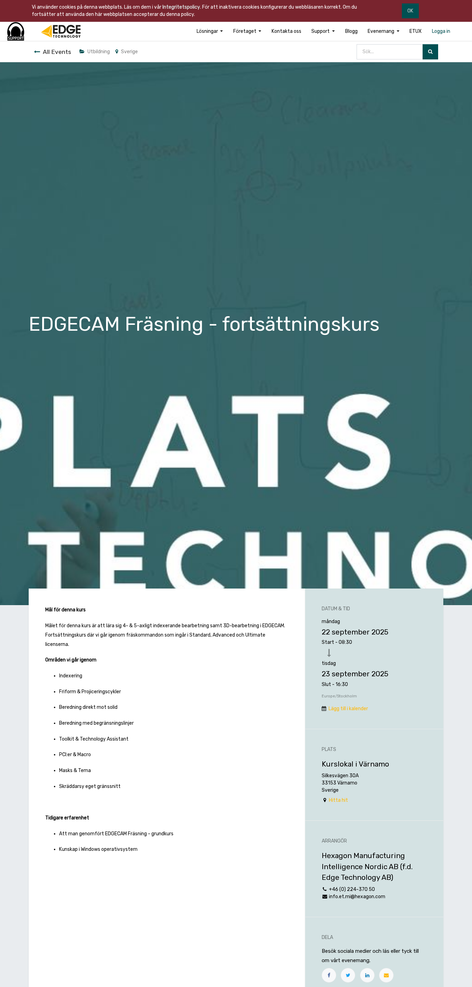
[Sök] (430, 52)
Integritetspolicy (181, 7)
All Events (57, 51)
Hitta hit (338, 800)
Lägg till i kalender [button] (348, 709)
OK (410, 11)
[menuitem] (286, 31)
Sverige (129, 52)
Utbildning (98, 52)
